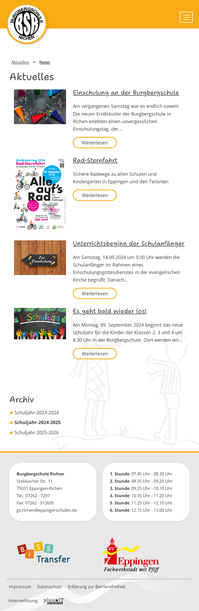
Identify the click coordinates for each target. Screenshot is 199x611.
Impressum (20, 586)
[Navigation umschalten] (186, 17)
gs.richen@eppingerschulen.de (47, 510)
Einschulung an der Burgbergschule (126, 92)
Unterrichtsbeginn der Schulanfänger (128, 243)
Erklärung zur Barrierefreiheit (96, 586)
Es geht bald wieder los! (110, 311)
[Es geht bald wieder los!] (40, 323)
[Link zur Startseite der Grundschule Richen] (26, 23)
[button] (191, 603)
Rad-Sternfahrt (95, 160)
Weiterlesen (95, 142)
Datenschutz (49, 586)
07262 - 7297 (37, 495)
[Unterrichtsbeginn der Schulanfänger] (40, 258)
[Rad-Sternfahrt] (40, 194)
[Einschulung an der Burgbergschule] (40, 107)
